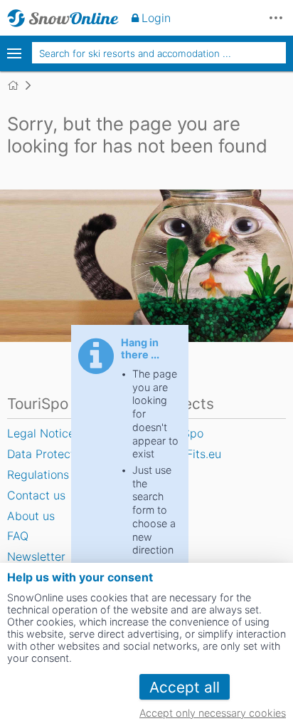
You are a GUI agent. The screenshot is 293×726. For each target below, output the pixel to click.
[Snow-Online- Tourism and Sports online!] (19, 85)
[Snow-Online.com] (63, 18)
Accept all (184, 687)
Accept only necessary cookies (212, 713)
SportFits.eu (188, 454)
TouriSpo (179, 433)
